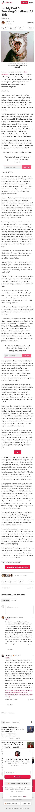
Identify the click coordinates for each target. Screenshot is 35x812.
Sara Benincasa (10, 21)
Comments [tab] (6, 600)
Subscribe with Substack (18, 784)
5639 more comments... (8, 713)
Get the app (26, 804)
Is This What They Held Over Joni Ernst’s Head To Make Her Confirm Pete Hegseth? (12, 745)
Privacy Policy (20, 791)
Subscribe (24, 2)
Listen (31, 23)
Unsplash (17, 67)
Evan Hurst (12, 736)
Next (29, 588)
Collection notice (18, 799)
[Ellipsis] (32, 617)
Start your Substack (13, 804)
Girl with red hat (20, 65)
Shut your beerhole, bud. (9, 734)
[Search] (32, 722)
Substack (8, 808)
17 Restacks (23, 575)
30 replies (10, 649)
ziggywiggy (8, 655)
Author (7, 619)
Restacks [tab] (13, 600)
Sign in (31, 2)
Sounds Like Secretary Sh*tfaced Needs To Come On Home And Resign (12, 729)
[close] (29, 751)
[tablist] (9, 600)
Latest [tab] (8, 722)
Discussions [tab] (15, 722)
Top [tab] (4, 722)
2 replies (9, 705)
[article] (17, 732)
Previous (7, 588)
